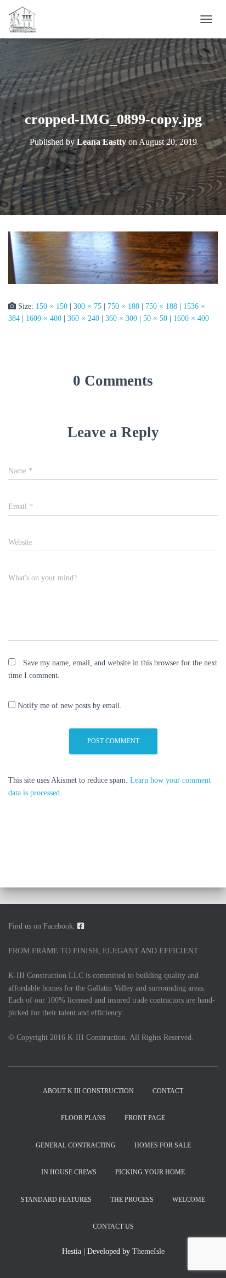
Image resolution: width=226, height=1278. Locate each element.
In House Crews (69, 1172)
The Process (132, 1199)
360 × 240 (83, 318)
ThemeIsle (148, 1251)
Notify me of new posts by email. (70, 706)
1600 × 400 (43, 318)
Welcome (188, 1199)
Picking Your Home (150, 1172)
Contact (167, 1091)
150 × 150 (51, 306)
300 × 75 (87, 306)
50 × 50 (155, 318)
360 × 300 (121, 318)
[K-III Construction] (26, 19)
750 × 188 (123, 306)
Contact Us (113, 1226)
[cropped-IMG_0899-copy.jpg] (113, 257)
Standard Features (56, 1199)
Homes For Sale (162, 1145)
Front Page (145, 1118)
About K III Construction (88, 1091)
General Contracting (76, 1145)
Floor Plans (83, 1118)
